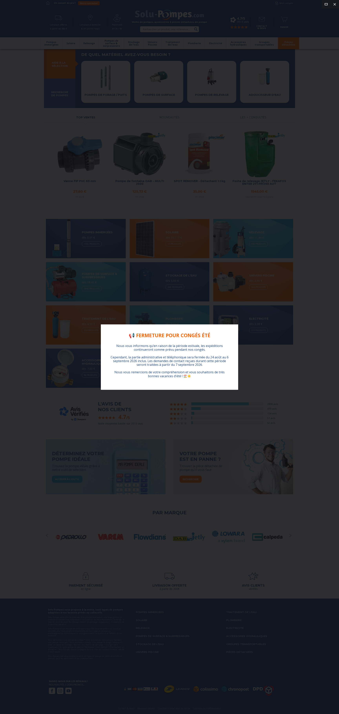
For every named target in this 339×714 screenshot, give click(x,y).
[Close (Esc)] (334, 4)
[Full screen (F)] (326, 4)
